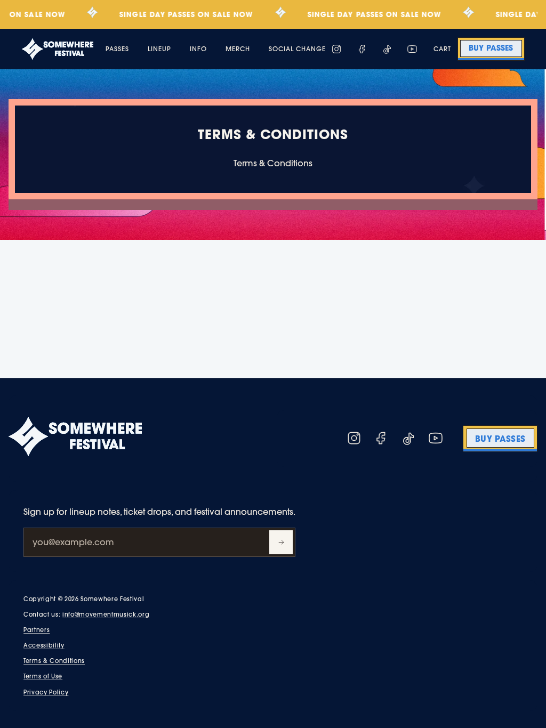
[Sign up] (281, 542)
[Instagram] (336, 49)
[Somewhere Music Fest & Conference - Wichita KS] (57, 49)
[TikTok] (387, 49)
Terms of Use (42, 676)
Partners (36, 630)
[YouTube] (412, 49)
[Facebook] (362, 49)
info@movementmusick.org (105, 614)
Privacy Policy (45, 692)
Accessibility (44, 645)
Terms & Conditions (54, 661)
